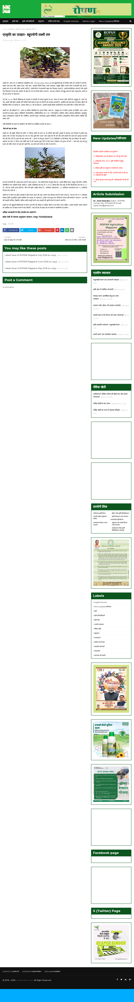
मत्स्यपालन (97, 638)
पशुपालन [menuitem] (41, 21)
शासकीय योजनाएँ (99, 646)
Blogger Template (42, 985)
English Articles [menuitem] (71, 21)
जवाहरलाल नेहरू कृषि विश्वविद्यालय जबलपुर (118, 529)
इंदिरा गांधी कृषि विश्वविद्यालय (120, 513)
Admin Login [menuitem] (88, 21)
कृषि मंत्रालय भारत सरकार (120, 516)
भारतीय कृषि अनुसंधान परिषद (100, 517)
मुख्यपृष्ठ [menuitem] (5, 21)
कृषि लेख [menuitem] (15, 21)
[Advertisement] (111, 361)
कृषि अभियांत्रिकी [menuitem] (28, 21)
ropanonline (9, 40)
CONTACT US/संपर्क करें (11, 971)
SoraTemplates (17, 985)
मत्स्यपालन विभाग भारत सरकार (100, 524)
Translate (87, 16)
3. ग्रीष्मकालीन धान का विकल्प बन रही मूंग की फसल (110, 151)
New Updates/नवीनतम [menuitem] (109, 21)
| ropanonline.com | (24, 980)
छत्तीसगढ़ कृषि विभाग (99, 513)
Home (5, 29)
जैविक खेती (97, 629)
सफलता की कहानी (99, 655)
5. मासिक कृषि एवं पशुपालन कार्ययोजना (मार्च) (107, 162)
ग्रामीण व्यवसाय (99, 624)
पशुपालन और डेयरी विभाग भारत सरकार (119, 524)
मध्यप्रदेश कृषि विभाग (117, 519)
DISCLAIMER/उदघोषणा (52, 971)
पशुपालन (96, 633)
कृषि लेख (97, 620)
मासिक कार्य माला (99, 642)
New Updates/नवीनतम (102, 607)
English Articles (100, 602)
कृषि (95, 611)
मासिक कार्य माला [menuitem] (54, 21)
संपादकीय (11, 29)
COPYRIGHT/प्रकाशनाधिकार (31, 971)
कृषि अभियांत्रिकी (99, 615)
